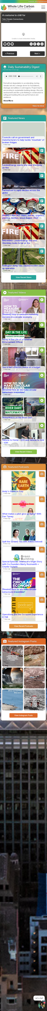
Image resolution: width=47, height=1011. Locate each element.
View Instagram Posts (23, 715)
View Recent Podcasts (23, 626)
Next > (37, 53)
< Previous (9, 53)
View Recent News (23, 277)
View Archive (38, 106)
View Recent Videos (23, 452)
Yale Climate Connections (12, 19)
